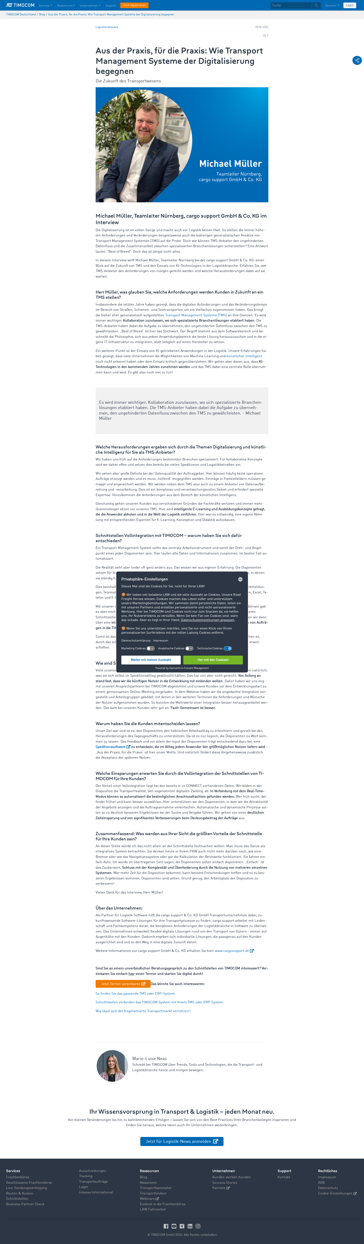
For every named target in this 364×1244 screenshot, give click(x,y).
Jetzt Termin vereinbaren (121, 984)
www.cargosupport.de (232, 951)
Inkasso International (96, 1192)
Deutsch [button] (331, 5)
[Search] (316, 5)
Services (44, 5)
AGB (321, 1183)
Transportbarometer (156, 1188)
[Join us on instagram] (198, 1226)
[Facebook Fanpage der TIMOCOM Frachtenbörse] (167, 1226)
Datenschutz (328, 1188)
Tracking (85, 1176)
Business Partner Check (25, 1204)
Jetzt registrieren (134, 5)
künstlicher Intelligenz (244, 356)
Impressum (327, 1177)
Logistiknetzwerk (107, 27)
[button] (357, 60)
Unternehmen (89, 5)
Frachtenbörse (17, 1177)
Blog (143, 1177)
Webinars (147, 1199)
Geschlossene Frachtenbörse (29, 1183)
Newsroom (148, 1183)
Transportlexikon (153, 1193)
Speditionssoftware (111, 747)
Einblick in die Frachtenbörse (163, 1204)
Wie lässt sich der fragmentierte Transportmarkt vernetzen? (143, 1011)
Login (349, 5)
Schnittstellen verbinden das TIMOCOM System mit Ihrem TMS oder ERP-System (159, 1002)
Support (111, 5)
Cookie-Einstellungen (335, 1193)
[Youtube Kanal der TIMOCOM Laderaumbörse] (175, 1226)
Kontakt (284, 1177)
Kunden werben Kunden (231, 1177)
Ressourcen (64, 5)
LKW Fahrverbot (153, 1209)
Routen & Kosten (19, 1193)
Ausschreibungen (92, 1171)
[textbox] (295, 5)
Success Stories (224, 1183)
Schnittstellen (17, 1199)
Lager (83, 1187)
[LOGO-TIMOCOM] (20, 5)
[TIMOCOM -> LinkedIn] (191, 1226)
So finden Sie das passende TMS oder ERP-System (135, 994)
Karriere (218, 1188)
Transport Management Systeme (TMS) (196, 315)
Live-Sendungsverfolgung (26, 1188)
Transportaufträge (93, 1182)
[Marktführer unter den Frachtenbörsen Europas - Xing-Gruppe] (183, 1226)
